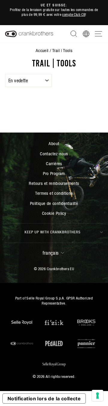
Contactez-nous (54, 153)
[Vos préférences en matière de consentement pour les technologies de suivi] (97, 395)
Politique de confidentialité (54, 203)
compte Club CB (73, 14)
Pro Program (54, 173)
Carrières (54, 163)
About (54, 143)
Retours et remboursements (54, 183)
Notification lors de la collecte (44, 399)
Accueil (42, 50)
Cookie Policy (54, 213)
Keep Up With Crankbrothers (53, 232)
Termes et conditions (54, 193)
